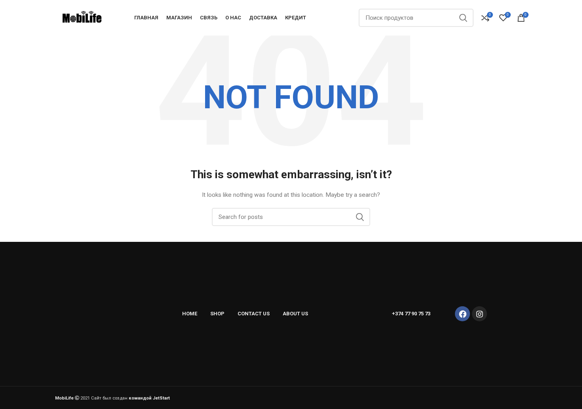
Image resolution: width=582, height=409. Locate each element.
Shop (217, 314)
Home (189, 314)
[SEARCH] (463, 18)
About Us (295, 314)
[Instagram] (479, 313)
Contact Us (254, 314)
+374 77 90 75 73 (411, 314)
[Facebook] (462, 313)
